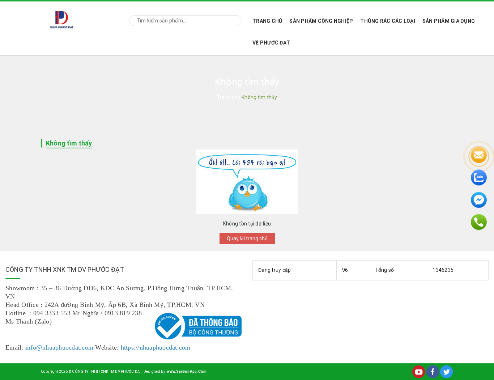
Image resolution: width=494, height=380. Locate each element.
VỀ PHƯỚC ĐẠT (271, 43)
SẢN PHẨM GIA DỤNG (448, 21)
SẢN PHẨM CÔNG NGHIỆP (321, 21)
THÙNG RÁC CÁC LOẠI (387, 21)
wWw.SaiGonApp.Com (186, 371)
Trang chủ (267, 21)
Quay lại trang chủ (247, 238)
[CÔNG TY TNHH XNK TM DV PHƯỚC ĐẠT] (61, 19)
